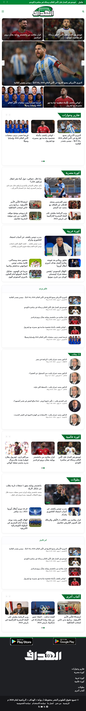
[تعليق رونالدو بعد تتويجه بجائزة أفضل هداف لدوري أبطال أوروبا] (74, 263)
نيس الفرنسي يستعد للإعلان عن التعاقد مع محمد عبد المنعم (58, 205)
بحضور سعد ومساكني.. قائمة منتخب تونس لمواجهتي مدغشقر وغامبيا (16, 263)
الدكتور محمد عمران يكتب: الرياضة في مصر (51, 359)
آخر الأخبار (43, 540)
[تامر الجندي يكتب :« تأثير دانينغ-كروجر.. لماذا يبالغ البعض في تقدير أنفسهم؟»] (75, 406)
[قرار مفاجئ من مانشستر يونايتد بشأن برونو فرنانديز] (75, 320)
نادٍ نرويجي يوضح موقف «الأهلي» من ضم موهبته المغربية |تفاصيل (17, 216)
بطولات (75, 479)
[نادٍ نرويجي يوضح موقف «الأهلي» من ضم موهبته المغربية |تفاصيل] (35, 216)
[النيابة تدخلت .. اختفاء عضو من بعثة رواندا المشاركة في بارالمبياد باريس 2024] (43, 608)
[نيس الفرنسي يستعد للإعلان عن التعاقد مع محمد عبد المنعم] (74, 205)
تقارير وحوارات (71, 115)
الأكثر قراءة (43, 289)
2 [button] (42, 161)
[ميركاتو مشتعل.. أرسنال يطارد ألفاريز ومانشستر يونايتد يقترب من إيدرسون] (63, 97)
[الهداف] (43, 11)
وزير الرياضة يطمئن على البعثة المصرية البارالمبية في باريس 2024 (56, 216)
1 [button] (44, 161)
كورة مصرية (73, 172)
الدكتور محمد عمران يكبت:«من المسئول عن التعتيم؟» (48, 373)
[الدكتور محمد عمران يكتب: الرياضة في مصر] (75, 364)
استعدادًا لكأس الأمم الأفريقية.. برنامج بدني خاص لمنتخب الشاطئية (18, 205)
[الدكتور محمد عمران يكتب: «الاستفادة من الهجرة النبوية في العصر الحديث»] (75, 420)
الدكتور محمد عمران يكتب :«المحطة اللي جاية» (50, 387)
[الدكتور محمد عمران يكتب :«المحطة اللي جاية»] (75, 392)
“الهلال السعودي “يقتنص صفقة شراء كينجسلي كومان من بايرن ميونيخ (56, 274)
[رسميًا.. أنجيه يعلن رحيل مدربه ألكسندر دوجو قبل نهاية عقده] (22, 97)
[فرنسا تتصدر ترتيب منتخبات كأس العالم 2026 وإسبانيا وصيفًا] (16, 126)
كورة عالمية (73, 436)
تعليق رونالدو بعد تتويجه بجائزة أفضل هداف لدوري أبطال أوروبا (56, 263)
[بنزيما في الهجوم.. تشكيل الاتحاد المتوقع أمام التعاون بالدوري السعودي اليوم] (35, 274)
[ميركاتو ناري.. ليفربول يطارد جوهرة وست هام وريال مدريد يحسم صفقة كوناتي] (22, 29)
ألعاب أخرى (73, 596)
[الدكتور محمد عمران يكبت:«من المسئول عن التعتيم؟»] (75, 378)
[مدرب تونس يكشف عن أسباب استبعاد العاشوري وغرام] (74, 511)
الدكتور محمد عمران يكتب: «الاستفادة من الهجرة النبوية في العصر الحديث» (40, 415)
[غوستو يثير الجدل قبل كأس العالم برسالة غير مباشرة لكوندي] (75, 310)
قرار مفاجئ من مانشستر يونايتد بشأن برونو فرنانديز (55, 2)
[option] (43, 63)
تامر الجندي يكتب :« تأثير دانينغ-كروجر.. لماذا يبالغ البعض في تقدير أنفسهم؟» (40, 401)
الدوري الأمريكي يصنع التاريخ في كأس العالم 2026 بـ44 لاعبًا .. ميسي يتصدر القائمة (38, 297)
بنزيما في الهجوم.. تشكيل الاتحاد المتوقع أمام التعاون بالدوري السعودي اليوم (16, 274)
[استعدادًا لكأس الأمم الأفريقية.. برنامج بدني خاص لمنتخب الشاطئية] (35, 205)
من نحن (58, 703)
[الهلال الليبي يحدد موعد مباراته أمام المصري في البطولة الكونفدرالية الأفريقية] (35, 523)
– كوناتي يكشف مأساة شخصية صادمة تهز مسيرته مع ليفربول (43, 138)
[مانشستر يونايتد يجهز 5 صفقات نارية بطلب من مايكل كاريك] (63, 29)
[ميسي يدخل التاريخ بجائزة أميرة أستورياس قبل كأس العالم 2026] (43, 63)
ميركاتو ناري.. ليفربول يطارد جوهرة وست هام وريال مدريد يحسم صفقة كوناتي (16, 460)
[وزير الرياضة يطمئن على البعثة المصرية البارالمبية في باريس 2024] (74, 216)
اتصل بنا (50, 703)
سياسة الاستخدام (39, 703)
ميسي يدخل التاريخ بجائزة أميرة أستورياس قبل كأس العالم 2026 (55, 83)
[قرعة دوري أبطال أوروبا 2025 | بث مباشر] (35, 511)
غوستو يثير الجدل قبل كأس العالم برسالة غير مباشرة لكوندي (45, 307)
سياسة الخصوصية (24, 703)
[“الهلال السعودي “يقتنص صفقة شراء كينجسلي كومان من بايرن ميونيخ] (74, 274)
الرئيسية (66, 703)
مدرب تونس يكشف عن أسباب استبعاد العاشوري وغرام (57, 511)
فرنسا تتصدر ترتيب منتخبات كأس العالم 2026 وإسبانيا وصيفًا (16, 138)
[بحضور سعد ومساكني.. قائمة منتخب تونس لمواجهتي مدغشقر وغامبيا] (35, 263)
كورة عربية (73, 231)
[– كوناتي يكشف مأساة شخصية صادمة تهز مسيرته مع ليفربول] (43, 126)
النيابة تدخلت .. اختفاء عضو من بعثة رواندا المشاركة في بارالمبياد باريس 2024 (43, 620)
